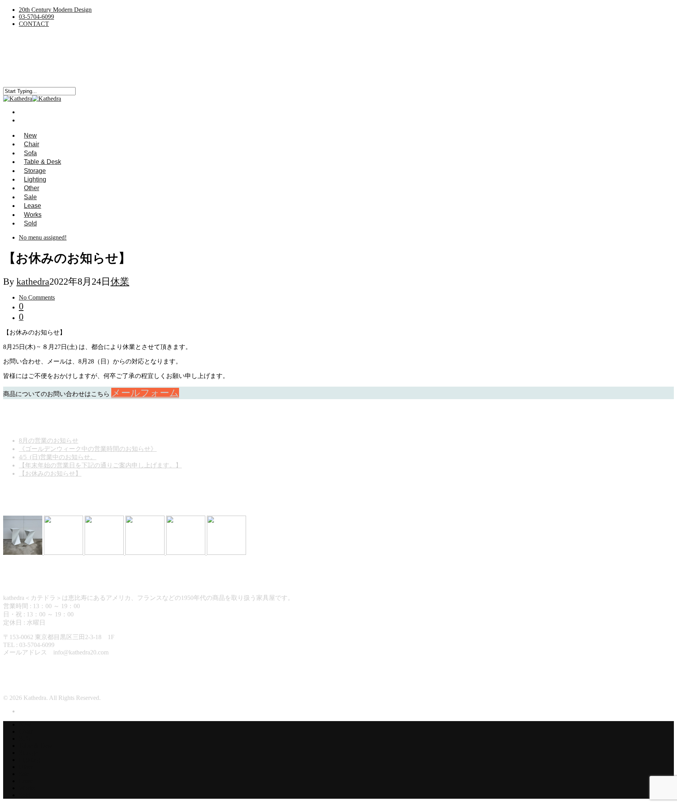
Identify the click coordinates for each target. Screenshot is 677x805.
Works (27, 788)
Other (26, 766)
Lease (26, 781)
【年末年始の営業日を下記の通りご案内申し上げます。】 (100, 465)
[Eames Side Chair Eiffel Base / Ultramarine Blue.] (105, 552)
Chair (26, 731)
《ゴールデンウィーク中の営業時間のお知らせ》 (88, 448)
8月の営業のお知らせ (48, 440)
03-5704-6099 (36, 16)
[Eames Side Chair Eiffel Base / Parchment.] (145, 552)
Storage (28, 752)
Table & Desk (36, 745)
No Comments (37, 297)
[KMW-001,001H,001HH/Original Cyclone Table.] (23, 552)
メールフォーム (145, 393)
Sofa (24, 738)
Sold (30, 223)
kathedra (32, 281)
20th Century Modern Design (55, 9)
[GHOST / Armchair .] (64, 552)
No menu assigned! (43, 237)
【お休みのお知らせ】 (50, 473)
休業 (119, 281)
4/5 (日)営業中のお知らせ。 (57, 457)
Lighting (29, 759)
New (25, 724)
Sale (24, 773)
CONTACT (34, 23)
